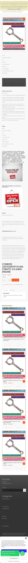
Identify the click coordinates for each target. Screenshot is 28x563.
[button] (26, 538)
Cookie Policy (10, 561)
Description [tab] (6, 290)
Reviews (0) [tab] (12, 290)
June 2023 (4, 482)
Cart (3, 132)
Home (3, 128)
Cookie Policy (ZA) (5, 137)
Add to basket (15, 280)
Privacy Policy (16, 561)
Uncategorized (5, 498)
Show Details (19, 345)
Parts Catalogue (5, 141)
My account (4, 139)
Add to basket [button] (8, 386)
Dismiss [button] (19, 9)
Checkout (4, 135)
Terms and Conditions (6, 130)
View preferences (14, 558)
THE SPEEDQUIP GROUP (18, 284)
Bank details (4, 146)
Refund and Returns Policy (7, 144)
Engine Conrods (8, 284)
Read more (9, 345)
